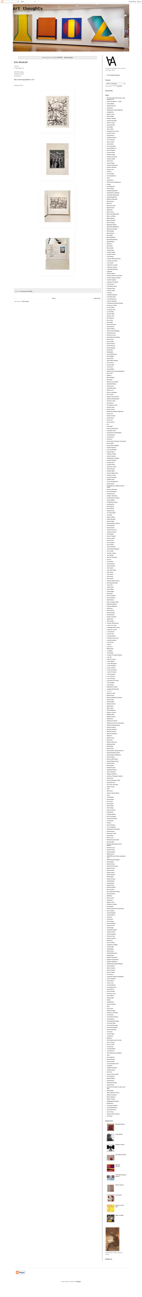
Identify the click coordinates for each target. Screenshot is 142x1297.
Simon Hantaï (111, 942)
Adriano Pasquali (112, 120)
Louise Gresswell (112, 670)
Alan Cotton (110, 129)
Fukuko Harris (111, 452)
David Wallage (111, 348)
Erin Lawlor (110, 394)
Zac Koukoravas (111, 1109)
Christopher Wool (112, 286)
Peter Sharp (110, 808)
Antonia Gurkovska (112, 165)
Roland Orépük (111, 887)
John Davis (110, 568)
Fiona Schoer (110, 422)
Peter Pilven (110, 806)
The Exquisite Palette (113, 1021)
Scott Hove (110, 919)
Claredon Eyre (111, 288)
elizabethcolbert (111, 388)
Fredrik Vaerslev (111, 447)
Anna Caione (110, 142)
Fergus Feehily (111, 416)
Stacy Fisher (110, 951)
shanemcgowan (111, 934)
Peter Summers (111, 810)
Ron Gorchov (110, 889)
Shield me (110, 940)
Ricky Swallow (111, 852)
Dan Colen (110, 320)
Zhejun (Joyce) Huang (113, 1114)
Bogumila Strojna (112, 224)
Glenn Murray (111, 469)
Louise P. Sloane (111, 672)
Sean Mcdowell (111, 923)
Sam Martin (110, 906)
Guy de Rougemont (112, 481)
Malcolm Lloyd (111, 693)
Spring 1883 (110, 947)
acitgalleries (110, 112)
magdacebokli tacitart (113, 689)
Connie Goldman (112, 301)
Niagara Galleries (112, 774)
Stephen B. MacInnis (113, 959)
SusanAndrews (111, 985)
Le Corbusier (110, 631)
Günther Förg (110, 479)
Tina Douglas (110, 1034)
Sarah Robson (111, 915)
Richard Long (111, 847)
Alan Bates (110, 127)
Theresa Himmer (111, 1029)
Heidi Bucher (110, 504)
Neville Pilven (111, 763)
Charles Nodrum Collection (114, 275)
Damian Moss (111, 314)
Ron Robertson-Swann (113, 891)
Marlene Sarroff (111, 712)
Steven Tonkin (111, 972)
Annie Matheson (111, 148)
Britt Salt (109, 244)
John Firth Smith (111, 570)
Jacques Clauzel (111, 532)
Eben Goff (109, 373)
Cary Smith (110, 263)
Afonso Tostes (111, 122)
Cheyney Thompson (112, 282)
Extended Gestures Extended (115, 411)
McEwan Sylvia (111, 716)
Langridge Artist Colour (113, 627)
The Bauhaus (110, 1019)
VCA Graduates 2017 (113, 1063)
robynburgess (111, 881)
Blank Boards (110, 218)
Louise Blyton (111, 661)
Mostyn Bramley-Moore (113, 752)
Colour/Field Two (111, 299)
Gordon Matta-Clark (112, 473)
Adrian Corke (110, 114)
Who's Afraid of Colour (113, 1092)
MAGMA (30, 291)
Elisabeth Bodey (111, 384)
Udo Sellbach (111, 1057)
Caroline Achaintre (112, 261)
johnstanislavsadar (112, 583)
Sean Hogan (110, 921)
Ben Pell (109, 203)
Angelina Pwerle (111, 137)
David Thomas (111, 345)
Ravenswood (110, 831)
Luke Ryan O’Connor (113, 680)
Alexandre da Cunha (113, 131)
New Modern (110, 765)
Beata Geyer (110, 201)
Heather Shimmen (112, 496)
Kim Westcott (20, 62)
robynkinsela (110, 883)
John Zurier (110, 578)
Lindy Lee (109, 646)
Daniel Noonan (111, 333)
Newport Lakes (111, 767)
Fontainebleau (111, 435)
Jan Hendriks (110, 542)
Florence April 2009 (112, 428)
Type (108, 1055)
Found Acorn (110, 437)
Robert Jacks (110, 870)
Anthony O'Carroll (112, 157)
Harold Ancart (111, 493)
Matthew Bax (110, 714)
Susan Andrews (111, 978)
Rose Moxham (111, 893)
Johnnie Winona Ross (113, 581)
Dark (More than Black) (113, 337)
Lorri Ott (109, 657)
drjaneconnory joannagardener (116, 371)
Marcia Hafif (110, 699)
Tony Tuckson (111, 1042)
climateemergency (112, 295)
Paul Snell (110, 801)
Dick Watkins (110, 356)
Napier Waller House (113, 761)
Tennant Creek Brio (112, 1012)
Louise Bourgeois (112, 663)
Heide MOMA (110, 500)
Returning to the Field (113, 840)
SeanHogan (110, 927)
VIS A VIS (109, 1072)
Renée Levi (110, 837)
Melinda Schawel (112, 729)
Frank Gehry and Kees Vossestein (116, 441)
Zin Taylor (109, 1116)
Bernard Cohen (111, 205)
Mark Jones (110, 708)
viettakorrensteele (112, 1068)
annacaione (110, 144)
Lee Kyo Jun (110, 634)
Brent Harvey (110, 233)
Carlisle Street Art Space (114, 258)
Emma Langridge (112, 392)
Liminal (109, 644)
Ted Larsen (110, 1008)
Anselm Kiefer (111, 152)
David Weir (110, 350)
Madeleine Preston (112, 687)
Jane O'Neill (110, 544)
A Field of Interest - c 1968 (114, 101)
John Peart (110, 576)
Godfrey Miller (111, 471)
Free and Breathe (112, 449)
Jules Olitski (110, 589)
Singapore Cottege (112, 944)
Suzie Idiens (110, 995)
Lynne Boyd (110, 685)
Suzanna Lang (111, 993)
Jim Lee (109, 559)
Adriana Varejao (111, 118)
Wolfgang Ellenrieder (113, 1101)
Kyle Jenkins (110, 621)
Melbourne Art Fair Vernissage (115, 723)
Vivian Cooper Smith (113, 1074)
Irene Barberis (111, 525)
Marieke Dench (111, 704)
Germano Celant (111, 467)
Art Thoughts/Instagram (113, 75)
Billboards (110, 210)
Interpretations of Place (113, 523)
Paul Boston (110, 797)
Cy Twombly (110, 311)
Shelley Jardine (111, 938)
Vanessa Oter (110, 1061)
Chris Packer (110, 284)
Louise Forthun (111, 668)
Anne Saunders (111, 146)
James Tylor (110, 540)
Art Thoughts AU (111, 176)
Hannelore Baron (112, 491)
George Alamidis (111, 460)
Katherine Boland (112, 604)
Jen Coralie (110, 551)
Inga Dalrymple (111, 519)
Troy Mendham (111, 1048)
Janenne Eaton (111, 546)
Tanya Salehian (111, 1004)
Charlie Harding (111, 280)
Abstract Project (111, 106)
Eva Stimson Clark (112, 405)
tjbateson (109, 1038)
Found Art (109, 439)
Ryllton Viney (110, 902)
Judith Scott (110, 587)
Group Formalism (112, 477)
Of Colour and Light (112, 784)
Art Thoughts (110, 174)
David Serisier (111, 343)
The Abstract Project (112, 1017)
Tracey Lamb (110, 1044)
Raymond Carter (111, 833)
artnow (109, 184)
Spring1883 (110, 949)
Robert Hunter (111, 868)
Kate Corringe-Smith (112, 602)
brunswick (110, 246)
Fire (108, 424)
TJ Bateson (110, 1036)
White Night (110, 1090)
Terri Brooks (110, 1015)
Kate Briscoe (110, 600)
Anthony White (111, 159)
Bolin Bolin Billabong (113, 227)
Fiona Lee (110, 420)
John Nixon (110, 572)
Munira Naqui (111, 757)
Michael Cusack (111, 731)
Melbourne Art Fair (112, 721)
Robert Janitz (110, 872)
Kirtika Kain (110, 619)
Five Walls (110, 426)
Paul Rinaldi (110, 799)
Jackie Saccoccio (112, 530)
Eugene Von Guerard (113, 396)
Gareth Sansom (111, 456)
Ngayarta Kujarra (112, 769)
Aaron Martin (110, 103)
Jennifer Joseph (111, 553)
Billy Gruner (110, 212)
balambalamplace (112, 197)
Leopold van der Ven (113, 638)
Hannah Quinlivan (112, 489)
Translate (119, 86)
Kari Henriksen (111, 598)
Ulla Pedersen (111, 1059)
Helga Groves (111, 510)
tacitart (109, 1000)
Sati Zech (109, 917)
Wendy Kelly (110, 1085)
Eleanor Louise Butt (112, 382)
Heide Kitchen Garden (113, 498)
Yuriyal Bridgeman (112, 1107)
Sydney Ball (110, 998)
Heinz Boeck (110, 506)
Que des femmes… (118, 1165)
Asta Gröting (110, 188)
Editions (109, 375)
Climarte (109, 292)
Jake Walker (110, 534)
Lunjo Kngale (110, 682)
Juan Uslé (110, 585)
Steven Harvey (111, 968)
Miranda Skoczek (112, 742)
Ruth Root (110, 900)
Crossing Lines (111, 309)
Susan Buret (110, 980)
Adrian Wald (110, 116)
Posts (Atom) (25, 301)
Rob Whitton (110, 862)
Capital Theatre (111, 254)
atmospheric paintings (113, 193)
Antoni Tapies (111, 163)
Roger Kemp (110, 885)
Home (53, 298)
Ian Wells (109, 515)
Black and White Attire (113, 214)
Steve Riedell (110, 966)
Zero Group (110, 1112)
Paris (108, 795)
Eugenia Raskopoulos (113, 399)
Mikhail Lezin (110, 738)
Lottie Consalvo (111, 659)
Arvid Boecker (111, 186)
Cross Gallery (111, 307)
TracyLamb (110, 1046)
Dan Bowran (110, 318)
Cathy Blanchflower (112, 269)
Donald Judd (110, 365)
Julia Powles (110, 591)
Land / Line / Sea (111, 625)
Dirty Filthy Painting (112, 360)
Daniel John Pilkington (113, 331)
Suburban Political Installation (115, 976)
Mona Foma (110, 748)
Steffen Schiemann (112, 957)
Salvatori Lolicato (112, 904)
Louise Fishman (111, 665)
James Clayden (111, 536)
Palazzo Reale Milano (113, 793)
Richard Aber (110, 842)
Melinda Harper (111, 727)
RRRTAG (109, 896)
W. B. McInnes (111, 1076)
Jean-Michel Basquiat (113, 549)
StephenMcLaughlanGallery (115, 964)
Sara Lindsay (110, 911)
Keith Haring (110, 610)
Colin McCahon (111, 297)
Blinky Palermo (111, 220)
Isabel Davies (111, 527)
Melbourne (110, 719)
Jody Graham (110, 564)
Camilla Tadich (111, 252)
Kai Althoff (109, 593)
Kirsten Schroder (111, 617)
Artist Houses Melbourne (114, 182)
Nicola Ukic (110, 778)
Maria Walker (110, 702)
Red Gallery (110, 835)
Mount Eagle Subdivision (114, 755)
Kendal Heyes (111, 612)
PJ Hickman (110, 820)
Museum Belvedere (112, 759)
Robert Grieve (111, 864)
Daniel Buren (110, 326)
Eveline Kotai (110, 407)
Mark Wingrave (111, 710)
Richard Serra (111, 850)
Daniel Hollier (111, 328)
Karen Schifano (111, 595)
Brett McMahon (111, 237)
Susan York (110, 983)
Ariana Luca (110, 169)
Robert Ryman (111, 874)
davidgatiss (110, 352)
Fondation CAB (111, 430)
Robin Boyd (110, 876)
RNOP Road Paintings (113, 860)
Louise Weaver (111, 674)
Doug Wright (110, 369)
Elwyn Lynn (110, 390)
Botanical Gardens (112, 229)
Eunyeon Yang (111, 401)
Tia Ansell (109, 1032)
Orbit (108, 789)
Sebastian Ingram (112, 930)
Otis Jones (110, 791)
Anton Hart (110, 161)
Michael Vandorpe (112, 733)
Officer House (111, 787)
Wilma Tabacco (111, 1097)
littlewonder (110, 648)
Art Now (109, 171)
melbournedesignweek (113, 725)
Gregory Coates (111, 475)
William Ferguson (112, 1095)
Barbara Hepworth (112, 199)
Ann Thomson (111, 139)
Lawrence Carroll (112, 629)
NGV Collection (111, 772)
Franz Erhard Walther (113, 445)
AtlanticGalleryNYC (112, 190)
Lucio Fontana (111, 678)
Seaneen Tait (110, 925)
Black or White (119, 1215)
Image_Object (111, 517)
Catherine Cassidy (112, 265)
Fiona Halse (110, 418)
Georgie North (111, 464)
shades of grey (111, 932)
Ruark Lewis (110, 898)
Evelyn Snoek (111, 409)
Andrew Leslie (111, 133)
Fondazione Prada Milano (114, 432)
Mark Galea (110, 706)
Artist (108, 178)
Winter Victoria (111, 1099)
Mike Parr (109, 735)
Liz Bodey (109, 651)
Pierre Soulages (111, 816)
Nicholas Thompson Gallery (115, 776)
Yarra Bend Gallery (112, 1105)
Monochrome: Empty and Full (115, 750)
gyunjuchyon (110, 484)
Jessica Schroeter (112, 557)
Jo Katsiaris (110, 561)
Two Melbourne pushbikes (114, 1053)
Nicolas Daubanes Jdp (113, 780)
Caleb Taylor (110, 250)
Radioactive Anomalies (113, 829)
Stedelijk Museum (112, 953)
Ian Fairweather (111, 513)
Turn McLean (110, 1051)
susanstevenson (111, 987)
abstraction (110, 108)
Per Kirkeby (110, 803)
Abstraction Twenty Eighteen (115, 110)
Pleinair (109, 823)
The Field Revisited (112, 1025)
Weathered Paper (112, 1082)
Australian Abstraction (113, 195)
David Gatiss (110, 341)
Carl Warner (110, 256)
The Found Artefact (112, 1027)
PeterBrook (110, 812)
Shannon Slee (111, 936)
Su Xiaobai (110, 974)
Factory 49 (110, 413)
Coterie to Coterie (112, 305)
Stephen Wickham (112, 961)
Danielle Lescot (111, 335)
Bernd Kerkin (110, 207)
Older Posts (97, 298)
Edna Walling (110, 377)
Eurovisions (110, 403)
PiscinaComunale (112, 818)
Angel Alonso (110, 135)
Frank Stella (110, 443)
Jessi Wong (110, 555)
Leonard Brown (111, 636)
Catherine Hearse (112, 267)
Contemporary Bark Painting (115, 303)
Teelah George (111, 1010)
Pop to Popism (111, 825)
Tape (108, 1006)
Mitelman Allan (111, 744)
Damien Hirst (110, 316)
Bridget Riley (110, 241)
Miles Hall (109, 740)
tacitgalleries (110, 1002)
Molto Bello (110, 746)
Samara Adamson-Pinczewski (115, 908)
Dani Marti (110, 322)
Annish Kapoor (111, 150)
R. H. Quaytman (111, 827)
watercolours (110, 1080)
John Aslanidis (111, 566)
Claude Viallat (111, 290)
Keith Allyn (110, 608)
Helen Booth (110, 508)
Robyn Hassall (111, 879)
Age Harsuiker (111, 125)
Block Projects (111, 222)
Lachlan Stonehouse (113, 623)
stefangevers (110, 955)
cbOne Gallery (111, 273)
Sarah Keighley (111, 913)
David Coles (110, 339)
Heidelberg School (112, 502)
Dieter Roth (110, 358)
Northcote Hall (111, 782)
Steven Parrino (111, 970)
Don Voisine (110, 362)
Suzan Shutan (111, 991)
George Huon (111, 462)
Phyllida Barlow (111, 814)
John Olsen (110, 574)
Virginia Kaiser (111, 1070)
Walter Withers (111, 1078)
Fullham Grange (111, 454)
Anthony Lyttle (111, 154)
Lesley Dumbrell (111, 640)
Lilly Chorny (110, 642)
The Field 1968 (111, 1023)
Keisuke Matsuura (112, 606)
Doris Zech (110, 367)
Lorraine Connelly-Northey (114, 655)
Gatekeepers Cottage (113, 458)
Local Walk (110, 653)
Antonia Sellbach (112, 167)
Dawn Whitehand (112, 354)
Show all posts (68, 57)
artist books (110, 180)
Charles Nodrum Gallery (114, 278)
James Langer (111, 538)
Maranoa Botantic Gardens (114, 697)
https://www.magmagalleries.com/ (24, 79)
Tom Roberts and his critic (114, 1040)
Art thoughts (28, 8)
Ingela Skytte (110, 521)
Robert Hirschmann (112, 866)
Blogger (78, 1281)
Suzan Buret (110, 989)
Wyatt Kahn (110, 1103)
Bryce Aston (110, 248)
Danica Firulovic (111, 324)
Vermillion (109, 1065)
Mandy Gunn (110, 695)
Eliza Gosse (110, 386)
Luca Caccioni (111, 676)
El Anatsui (109, 379)
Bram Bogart (110, 231)
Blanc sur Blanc (111, 216)
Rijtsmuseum (110, 854)
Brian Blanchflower (112, 239)
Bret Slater (110, 235)
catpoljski (109, 271)
